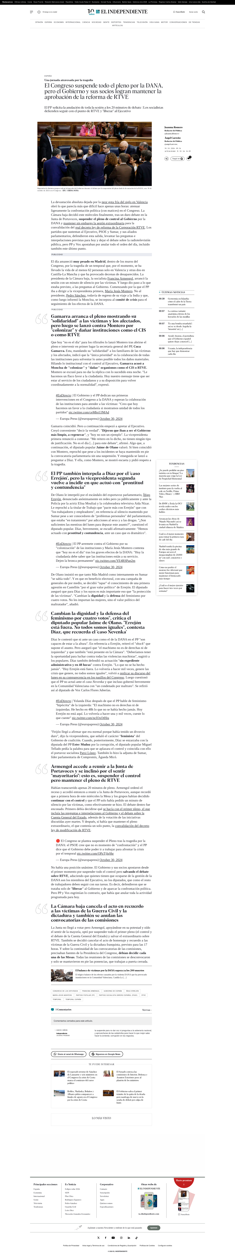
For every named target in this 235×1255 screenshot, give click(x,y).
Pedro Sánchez (76, 295)
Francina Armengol (120, 278)
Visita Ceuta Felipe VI (82, 2)
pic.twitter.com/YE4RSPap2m (115, 560)
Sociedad (96, 22)
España (48, 22)
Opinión (39, 22)
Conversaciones (178, 22)
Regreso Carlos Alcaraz (167, 2)
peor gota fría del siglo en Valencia (125, 202)
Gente (106, 22)
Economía (59, 22)
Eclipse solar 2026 (72, 1189)
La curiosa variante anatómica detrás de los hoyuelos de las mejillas (179, 314)
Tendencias (129, 22)
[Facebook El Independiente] (105, 1238)
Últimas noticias (20, 2)
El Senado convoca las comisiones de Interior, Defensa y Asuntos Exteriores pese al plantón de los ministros (132, 1076)
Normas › (147, 1010)
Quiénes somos (106, 1203)
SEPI (67, 1193)
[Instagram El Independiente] (121, 1238)
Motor (164, 22)
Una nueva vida (194, 2)
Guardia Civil (70, 1207)
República (69, 2)
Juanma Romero (174, 127)
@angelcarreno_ (171, 144)
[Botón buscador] (203, 12)
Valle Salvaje (182, 2)
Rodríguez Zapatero (73, 1200)
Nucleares (95, 2)
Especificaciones (106, 1207)
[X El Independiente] (98, 1238)
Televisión (142, 22)
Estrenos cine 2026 (140, 2)
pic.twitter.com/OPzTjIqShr (95, 853)
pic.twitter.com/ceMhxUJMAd (89, 412)
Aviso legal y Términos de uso (93, 1245)
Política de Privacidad (71, 1245)
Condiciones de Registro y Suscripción (122, 1245)
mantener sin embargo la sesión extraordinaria (93, 223)
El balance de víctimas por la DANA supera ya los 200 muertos (109, 970)
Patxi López (88, 753)
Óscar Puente (38, 2)
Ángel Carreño (173, 138)
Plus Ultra (69, 1196)
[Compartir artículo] (167, 159)
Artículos (117, 25)
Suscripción (105, 1193)
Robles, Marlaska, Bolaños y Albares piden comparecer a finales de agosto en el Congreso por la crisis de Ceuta (82, 1095)
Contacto (103, 1189)
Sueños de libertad (209, 2)
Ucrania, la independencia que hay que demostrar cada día (180, 351)
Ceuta (29, 2)
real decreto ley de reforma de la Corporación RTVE (110, 227)
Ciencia (86, 22)
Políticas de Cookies (147, 1245)
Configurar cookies (165, 1245)
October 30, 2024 (111, 418)
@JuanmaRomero (172, 134)
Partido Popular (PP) (85, 995)
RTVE (144, 995)
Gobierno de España (113, 991)
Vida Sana (154, 22)
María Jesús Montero (118, 291)
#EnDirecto (63, 395)
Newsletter (104, 1196)
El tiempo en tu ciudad (50, 12)
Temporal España (73, 999)
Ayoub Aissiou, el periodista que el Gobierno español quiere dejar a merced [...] (181, 339)
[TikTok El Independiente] (136, 1238)
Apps (102, 1200)
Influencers (117, 2)
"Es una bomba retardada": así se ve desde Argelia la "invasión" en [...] (180, 326)
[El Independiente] (117, 12)
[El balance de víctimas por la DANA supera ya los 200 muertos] (62, 975)
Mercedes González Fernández (77, 1214)
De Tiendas (194, 22)
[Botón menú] (31, 12)
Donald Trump (106, 2)
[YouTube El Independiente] (113, 1238)
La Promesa (152, 2)
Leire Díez (69, 1210)
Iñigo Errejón (132, 991)
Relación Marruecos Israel (54, 2)
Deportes (116, 22)
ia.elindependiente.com (149, 1214)
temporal (57, 999)
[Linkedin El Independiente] (129, 1238)
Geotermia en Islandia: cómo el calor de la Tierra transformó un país (179, 301)
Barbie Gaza (126, 2)
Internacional (73, 22)
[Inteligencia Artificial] (149, 1209)
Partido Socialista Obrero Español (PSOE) (118, 995)
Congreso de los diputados (65, 991)
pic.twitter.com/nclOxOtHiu (90, 718)
